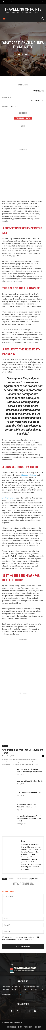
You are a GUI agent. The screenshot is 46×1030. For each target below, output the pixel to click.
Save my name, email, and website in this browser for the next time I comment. (21, 938)
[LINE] (41, 134)
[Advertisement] (23, 174)
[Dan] (12, 855)
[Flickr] (23, 1011)
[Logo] (23, 968)
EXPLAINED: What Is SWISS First (29, 793)
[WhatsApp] (20, 134)
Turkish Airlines (23, 118)
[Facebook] (3, 2)
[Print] (34, 134)
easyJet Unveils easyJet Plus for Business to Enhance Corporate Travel (29, 818)
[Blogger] (11, 1011)
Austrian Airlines (8, 498)
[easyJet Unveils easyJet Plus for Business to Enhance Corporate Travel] (8, 819)
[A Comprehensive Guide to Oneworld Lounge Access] (8, 807)
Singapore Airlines (28, 475)
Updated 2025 (34, 878)
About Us (18, 994)
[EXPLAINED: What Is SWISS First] (8, 796)
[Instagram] (7, 2)
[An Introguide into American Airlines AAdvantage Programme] (8, 772)
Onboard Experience (22, 878)
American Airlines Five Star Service (30, 781)
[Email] (27, 134)
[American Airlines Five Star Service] (8, 784)
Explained (11, 878)
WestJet (5, 746)
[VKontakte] (34, 1011)
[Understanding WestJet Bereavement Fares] (23, 736)
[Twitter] (11, 2)
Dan (3, 756)
